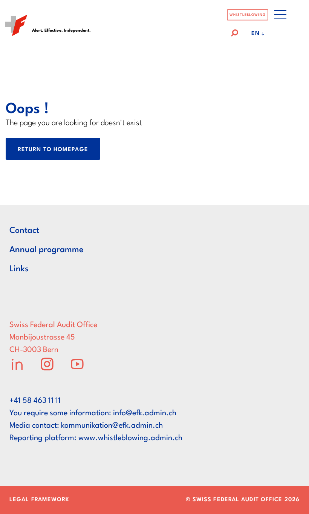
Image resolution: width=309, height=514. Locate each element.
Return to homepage (53, 150)
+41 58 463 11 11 (35, 401)
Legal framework (39, 500)
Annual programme (46, 250)
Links (19, 269)
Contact (24, 230)
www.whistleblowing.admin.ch (130, 438)
